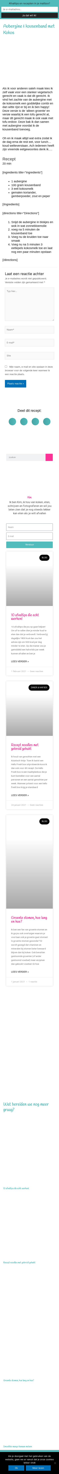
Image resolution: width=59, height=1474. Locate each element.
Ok (16, 1468)
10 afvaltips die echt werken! (25, 617)
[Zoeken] (49, 457)
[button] (12, 421)
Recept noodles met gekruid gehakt (25, 747)
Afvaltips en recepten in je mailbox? (29, 3)
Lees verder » (20, 661)
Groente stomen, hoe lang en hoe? (29, 920)
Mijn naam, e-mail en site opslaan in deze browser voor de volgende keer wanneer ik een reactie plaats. (29, 370)
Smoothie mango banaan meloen (17, 1446)
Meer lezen (38, 1468)
